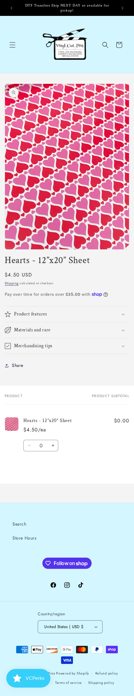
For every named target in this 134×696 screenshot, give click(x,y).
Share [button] (17, 365)
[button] (12, 45)
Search (19, 524)
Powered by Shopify (72, 672)
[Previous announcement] (11, 8)
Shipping (12, 283)
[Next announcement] (122, 8)
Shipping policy (101, 682)
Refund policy (106, 673)
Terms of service (68, 682)
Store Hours (24, 538)
